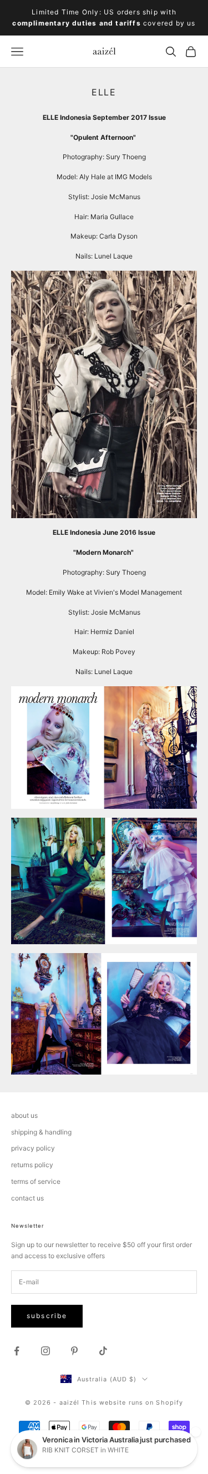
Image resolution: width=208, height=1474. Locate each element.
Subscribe (47, 1315)
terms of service (35, 1181)
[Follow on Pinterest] (74, 1350)
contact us (27, 1198)
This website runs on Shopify (132, 1402)
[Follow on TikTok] (103, 1350)
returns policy (32, 1165)
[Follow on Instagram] (45, 1350)
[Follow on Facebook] (16, 1350)
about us (24, 1115)
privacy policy (33, 1148)
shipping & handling (41, 1132)
